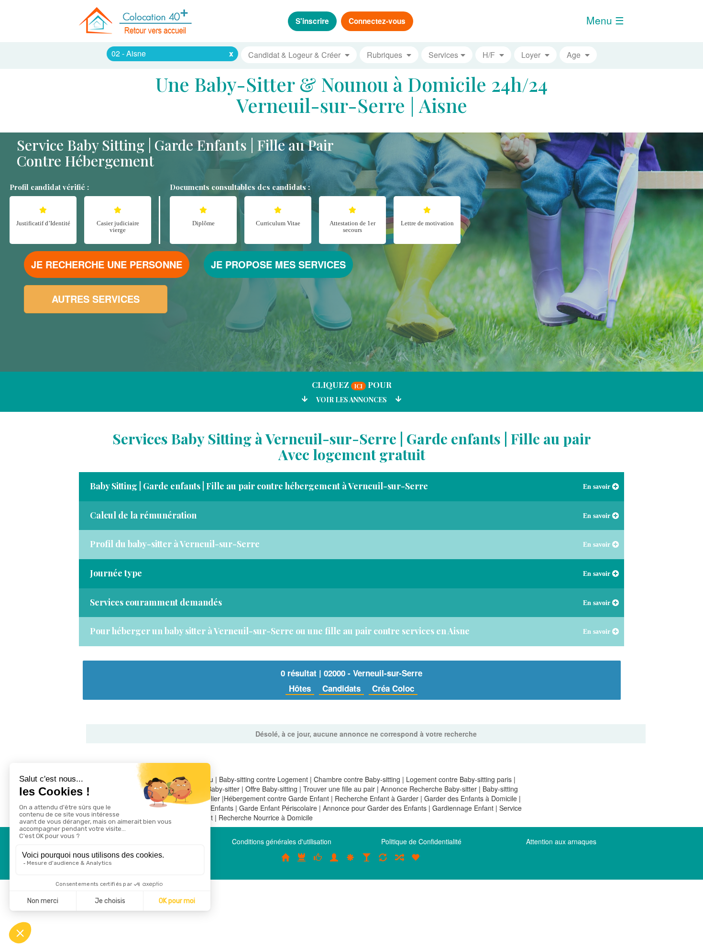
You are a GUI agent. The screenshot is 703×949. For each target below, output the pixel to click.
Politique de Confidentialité (421, 841)
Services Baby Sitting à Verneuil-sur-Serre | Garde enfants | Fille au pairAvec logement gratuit (351, 446)
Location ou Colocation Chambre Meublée (302, 862)
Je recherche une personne (106, 264)
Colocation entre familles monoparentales (415, 862)
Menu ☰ (605, 20)
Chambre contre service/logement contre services (383, 862)
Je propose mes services (278, 264)
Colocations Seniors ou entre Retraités (350, 862)
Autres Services (96, 299)
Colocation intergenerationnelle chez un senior (399, 862)
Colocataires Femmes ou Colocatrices (334, 862)
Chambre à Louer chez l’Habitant (318, 862)
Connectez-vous (377, 21)
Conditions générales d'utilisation (281, 841)
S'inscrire (312, 21)
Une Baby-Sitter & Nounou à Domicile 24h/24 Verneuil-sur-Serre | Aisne (351, 94)
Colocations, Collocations (285, 862)
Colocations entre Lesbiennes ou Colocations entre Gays (367, 862)
